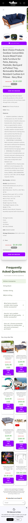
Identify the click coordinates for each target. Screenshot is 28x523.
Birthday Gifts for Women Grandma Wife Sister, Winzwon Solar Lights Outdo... (8, 468)
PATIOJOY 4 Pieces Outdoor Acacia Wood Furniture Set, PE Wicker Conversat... (21, 431)
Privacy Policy (19, 516)
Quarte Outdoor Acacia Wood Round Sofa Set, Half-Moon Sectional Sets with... (21, 394)
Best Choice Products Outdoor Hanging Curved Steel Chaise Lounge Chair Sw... (8, 394)
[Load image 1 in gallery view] (7, 37)
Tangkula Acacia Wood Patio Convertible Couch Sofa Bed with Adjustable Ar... (21, 357)
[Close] (26, 508)
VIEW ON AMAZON (14, 91)
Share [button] (6, 240)
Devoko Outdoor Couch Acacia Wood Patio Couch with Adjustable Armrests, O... (8, 357)
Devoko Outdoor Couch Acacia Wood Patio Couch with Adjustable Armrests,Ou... (8, 431)
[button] (3, 3)
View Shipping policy (7, 86)
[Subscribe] (23, 503)
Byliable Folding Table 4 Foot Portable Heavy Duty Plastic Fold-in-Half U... (21, 468)
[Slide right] (26, 37)
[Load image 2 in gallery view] (14, 37)
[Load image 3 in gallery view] (21, 37)
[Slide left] (1, 37)
